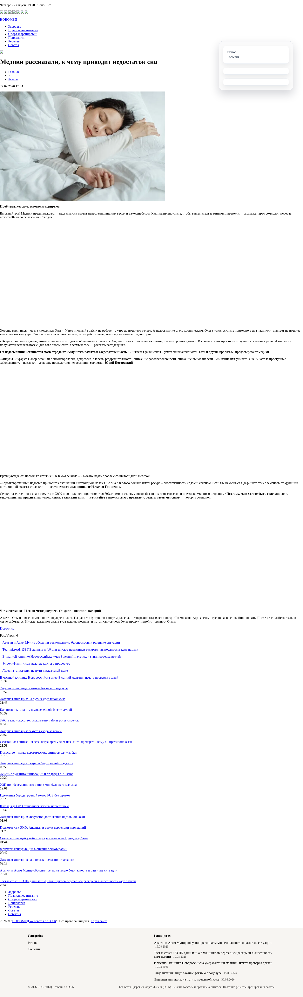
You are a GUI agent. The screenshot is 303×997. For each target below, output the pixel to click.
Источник (7, 628)
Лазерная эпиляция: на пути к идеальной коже (35, 670)
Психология (16, 37)
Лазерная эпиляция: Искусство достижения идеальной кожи (42, 817)
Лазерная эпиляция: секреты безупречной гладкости (36, 763)
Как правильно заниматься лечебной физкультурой (36, 709)
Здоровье (14, 26)
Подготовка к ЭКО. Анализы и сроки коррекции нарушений (43, 827)
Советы (13, 45)
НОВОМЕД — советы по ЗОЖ (34, 921)
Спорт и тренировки (22, 34)
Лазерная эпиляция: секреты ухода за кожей (31, 731)
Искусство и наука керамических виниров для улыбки (38, 752)
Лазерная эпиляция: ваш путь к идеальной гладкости (37, 859)
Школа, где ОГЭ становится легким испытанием (34, 806)
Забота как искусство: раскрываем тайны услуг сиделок (39, 720)
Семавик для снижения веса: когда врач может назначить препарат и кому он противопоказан (66, 742)
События (14, 914)
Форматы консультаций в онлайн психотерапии (33, 849)
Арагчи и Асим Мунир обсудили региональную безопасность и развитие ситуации (61, 642)
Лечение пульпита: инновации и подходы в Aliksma (36, 774)
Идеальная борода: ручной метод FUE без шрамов (35, 795)
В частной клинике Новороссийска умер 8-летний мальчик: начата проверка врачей (61, 656)
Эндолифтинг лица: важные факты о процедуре (36, 663)
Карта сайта (99, 921)
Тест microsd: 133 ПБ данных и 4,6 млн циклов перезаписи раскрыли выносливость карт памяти (70, 649)
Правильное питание (23, 30)
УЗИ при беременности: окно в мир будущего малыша (38, 784)
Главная (13, 72)
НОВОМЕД (8, 19)
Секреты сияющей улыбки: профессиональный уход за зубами (44, 838)
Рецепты (14, 41)
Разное (13, 79)
